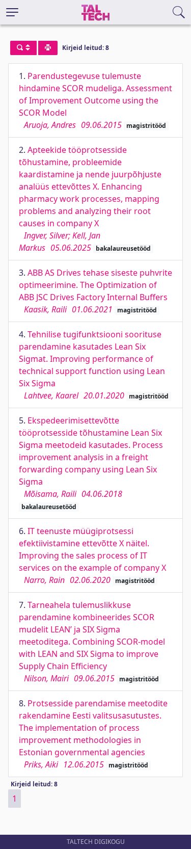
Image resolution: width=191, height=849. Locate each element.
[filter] (23, 48)
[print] (48, 48)
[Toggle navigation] (12, 12)
